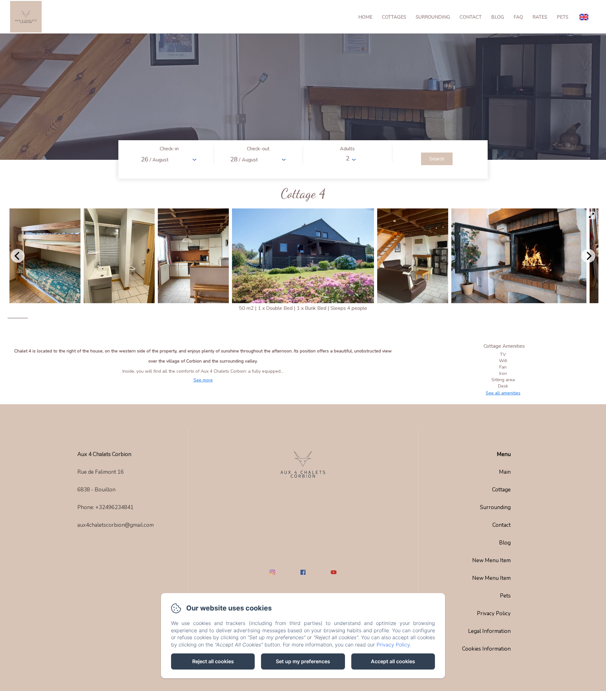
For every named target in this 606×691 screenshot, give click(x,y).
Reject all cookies (213, 661)
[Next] (588, 256)
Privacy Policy (494, 613)
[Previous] (18, 256)
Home (365, 17)
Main (505, 472)
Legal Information (489, 631)
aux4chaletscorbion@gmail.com (115, 525)
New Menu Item (491, 560)
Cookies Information (486, 648)
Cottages (394, 17)
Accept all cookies (393, 661)
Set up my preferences (303, 661)
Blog (497, 17)
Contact (471, 17)
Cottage (501, 489)
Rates (539, 17)
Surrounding (433, 17)
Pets (562, 17)
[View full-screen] (591, 215)
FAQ (518, 17)
